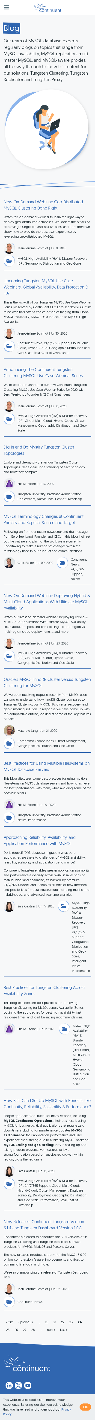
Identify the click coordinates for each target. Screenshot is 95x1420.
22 (62, 1322)
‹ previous (25, 1322)
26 (16, 1330)
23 (71, 1322)
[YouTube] (27, 1385)
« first (9, 1322)
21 (54, 1322)
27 (24, 1330)
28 (33, 1330)
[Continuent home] (47, 7)
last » (63, 1330)
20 (46, 1322)
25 (7, 1330)
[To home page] (27, 1363)
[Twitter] (18, 1385)
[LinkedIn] (9, 1385)
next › (51, 1330)
